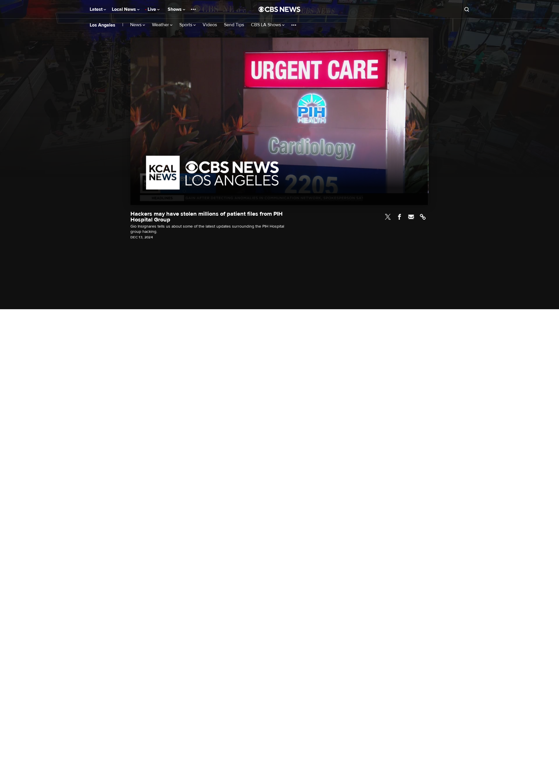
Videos (210, 25)
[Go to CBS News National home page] (279, 9)
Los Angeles (102, 25)
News (136, 25)
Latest (97, 9)
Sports (186, 25)
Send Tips (234, 25)
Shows (175, 9)
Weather (161, 25)
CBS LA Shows (266, 25)
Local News (124, 9)
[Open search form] (466, 9)
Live (152, 9)
